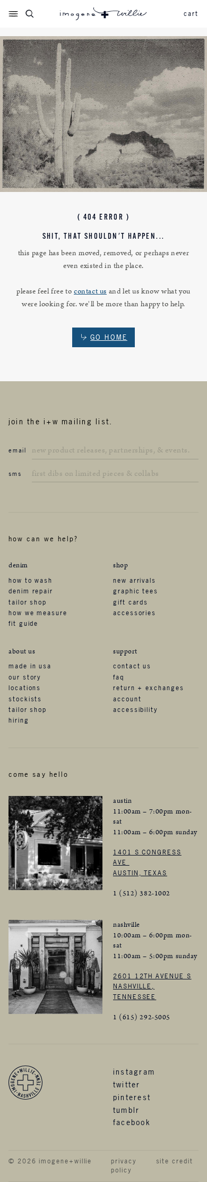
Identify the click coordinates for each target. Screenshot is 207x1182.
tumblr (126, 1110)
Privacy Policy (123, 1166)
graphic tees (135, 591)
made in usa (29, 666)
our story (24, 677)
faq (118, 677)
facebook (132, 1122)
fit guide (23, 623)
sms (14, 473)
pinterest (132, 1097)
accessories (134, 613)
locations (24, 688)
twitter (127, 1084)
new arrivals (134, 580)
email (17, 450)
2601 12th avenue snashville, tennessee (152, 986)
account (127, 699)
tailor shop (27, 602)
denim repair (30, 591)
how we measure (37, 613)
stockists (25, 699)
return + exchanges (148, 688)
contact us (90, 291)
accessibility (135, 710)
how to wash (30, 580)
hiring (18, 720)
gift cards (130, 602)
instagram (134, 1072)
